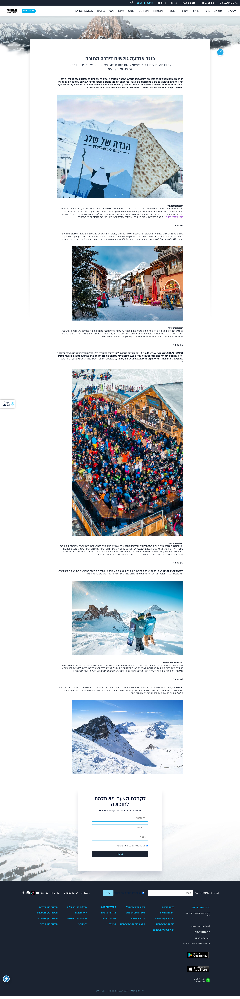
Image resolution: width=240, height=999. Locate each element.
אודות (174, 2)
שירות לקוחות (207, 2)
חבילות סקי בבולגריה (77, 918)
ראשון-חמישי (116, 11)
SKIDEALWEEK (84, 11)
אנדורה (184, 11)
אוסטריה (219, 11)
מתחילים (144, 11)
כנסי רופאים (81, 912)
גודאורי (195, 11)
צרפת (207, 11)
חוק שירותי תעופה (165, 924)
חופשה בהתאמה (144, 2)
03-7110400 (226, 3)
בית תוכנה (112, 991)
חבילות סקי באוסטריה (47, 912)
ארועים (101, 11)
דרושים (162, 2)
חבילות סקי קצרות (49, 924)
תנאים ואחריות (167, 912)
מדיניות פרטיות (108, 912)
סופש (131, 11)
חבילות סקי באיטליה (77, 907)
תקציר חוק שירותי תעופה (132, 924)
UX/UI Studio (101, 991)
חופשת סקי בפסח (174, 217)
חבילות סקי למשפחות (163, 929)
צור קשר (186, 2)
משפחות (158, 11)
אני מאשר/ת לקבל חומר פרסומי (131, 845)
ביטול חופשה (168, 907)
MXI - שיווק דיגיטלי (137, 991)
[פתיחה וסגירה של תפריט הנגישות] (6, 978)
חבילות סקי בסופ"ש (48, 918)
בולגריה (171, 11)
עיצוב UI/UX (123, 991)
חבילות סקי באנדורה (164, 918)
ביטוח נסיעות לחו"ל (135, 907)
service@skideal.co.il (200, 926)
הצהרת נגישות (138, 918)
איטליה (232, 11)
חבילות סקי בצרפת (48, 907)
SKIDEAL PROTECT (135, 912)
